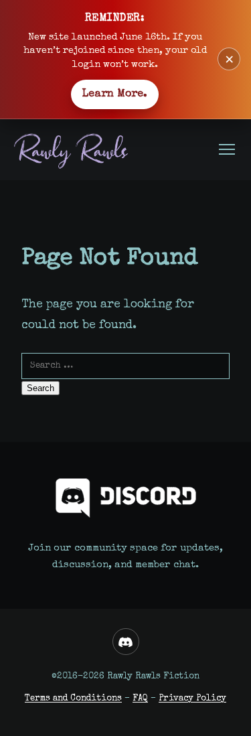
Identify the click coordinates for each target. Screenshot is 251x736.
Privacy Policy (192, 698)
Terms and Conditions (73, 698)
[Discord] (125, 641)
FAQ (140, 698)
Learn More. (114, 94)
